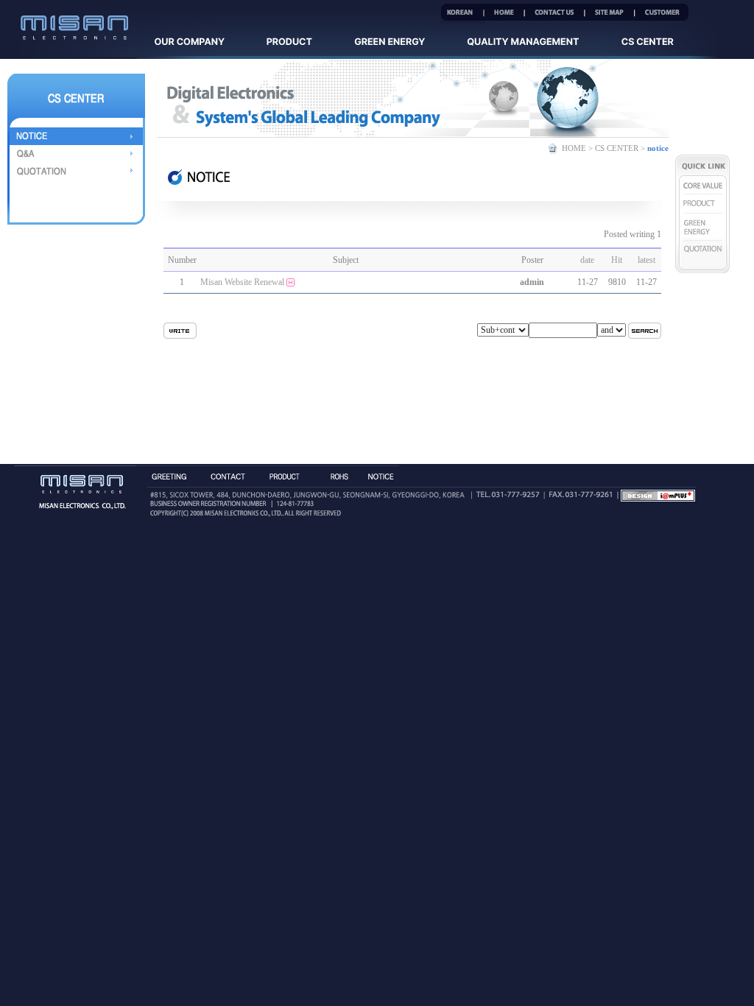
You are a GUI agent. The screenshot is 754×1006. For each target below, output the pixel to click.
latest (646, 260)
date (587, 260)
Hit (616, 260)
